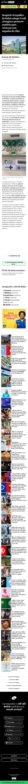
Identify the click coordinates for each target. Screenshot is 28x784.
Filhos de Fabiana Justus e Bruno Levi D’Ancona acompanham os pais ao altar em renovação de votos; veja (18, 540)
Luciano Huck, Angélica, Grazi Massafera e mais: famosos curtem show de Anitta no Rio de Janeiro (18, 477)
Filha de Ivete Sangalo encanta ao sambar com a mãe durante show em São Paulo (18, 424)
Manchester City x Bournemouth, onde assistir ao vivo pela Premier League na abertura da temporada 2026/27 (18, 350)
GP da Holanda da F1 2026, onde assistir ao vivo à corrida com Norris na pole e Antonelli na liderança (18, 340)
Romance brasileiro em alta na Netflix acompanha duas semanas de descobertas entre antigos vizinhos (18, 646)
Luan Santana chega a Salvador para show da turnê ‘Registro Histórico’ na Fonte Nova (18, 498)
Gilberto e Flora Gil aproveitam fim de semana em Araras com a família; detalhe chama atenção (18, 435)
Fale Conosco (14, 760)
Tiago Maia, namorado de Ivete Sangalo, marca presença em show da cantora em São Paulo (18, 508)
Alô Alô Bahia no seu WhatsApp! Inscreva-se (14, 782)
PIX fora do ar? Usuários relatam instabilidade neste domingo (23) (18, 371)
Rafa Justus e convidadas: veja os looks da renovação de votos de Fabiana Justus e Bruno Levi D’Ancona (19, 445)
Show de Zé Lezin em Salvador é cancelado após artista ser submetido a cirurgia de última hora (18, 593)
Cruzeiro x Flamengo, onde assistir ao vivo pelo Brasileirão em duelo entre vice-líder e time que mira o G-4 (19, 487)
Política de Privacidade (14, 768)
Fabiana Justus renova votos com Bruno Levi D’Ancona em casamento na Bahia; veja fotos (18, 667)
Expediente (14, 756)
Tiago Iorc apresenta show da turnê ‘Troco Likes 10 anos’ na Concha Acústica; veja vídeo (19, 466)
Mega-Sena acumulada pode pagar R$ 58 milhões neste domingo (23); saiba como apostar (18, 361)
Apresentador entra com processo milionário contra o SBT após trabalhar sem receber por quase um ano (18, 624)
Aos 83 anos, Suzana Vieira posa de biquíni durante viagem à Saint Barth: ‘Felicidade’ (18, 656)
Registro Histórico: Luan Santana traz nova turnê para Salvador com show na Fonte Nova (18, 403)
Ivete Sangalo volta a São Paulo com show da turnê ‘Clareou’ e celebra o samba (18, 572)
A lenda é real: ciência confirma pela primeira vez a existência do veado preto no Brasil (18, 561)
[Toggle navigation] (25, 1)
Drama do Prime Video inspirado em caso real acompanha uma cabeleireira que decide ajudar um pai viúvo (18, 635)
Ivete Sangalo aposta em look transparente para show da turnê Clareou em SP (18, 614)
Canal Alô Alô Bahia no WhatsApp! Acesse (14, 263)
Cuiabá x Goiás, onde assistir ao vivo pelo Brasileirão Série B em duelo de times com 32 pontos (18, 603)
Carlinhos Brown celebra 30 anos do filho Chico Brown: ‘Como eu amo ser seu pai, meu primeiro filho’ (18, 414)
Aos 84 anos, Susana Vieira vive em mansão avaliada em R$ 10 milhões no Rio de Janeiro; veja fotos (18, 382)
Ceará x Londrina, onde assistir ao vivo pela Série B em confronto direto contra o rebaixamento (18, 582)
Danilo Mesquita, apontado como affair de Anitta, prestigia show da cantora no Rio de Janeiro (18, 519)
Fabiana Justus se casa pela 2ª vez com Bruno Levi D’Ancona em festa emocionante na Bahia (18, 529)
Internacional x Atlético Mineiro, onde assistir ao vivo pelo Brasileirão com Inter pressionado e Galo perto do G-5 (19, 551)
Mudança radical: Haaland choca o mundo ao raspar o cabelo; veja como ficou (19, 392)
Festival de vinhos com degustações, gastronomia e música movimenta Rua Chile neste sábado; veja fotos (18, 456)
